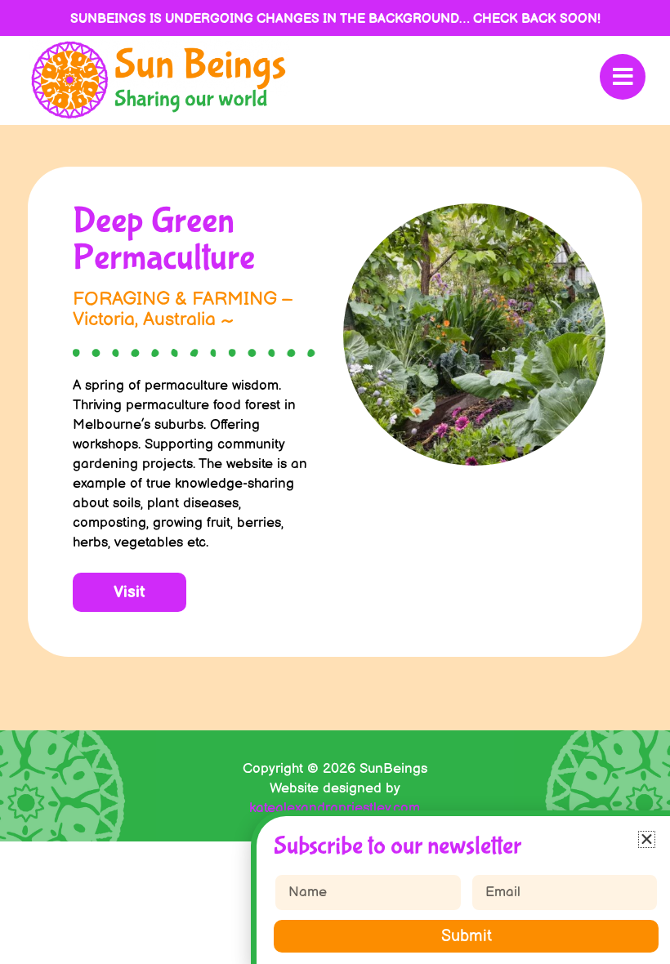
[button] (647, 839)
